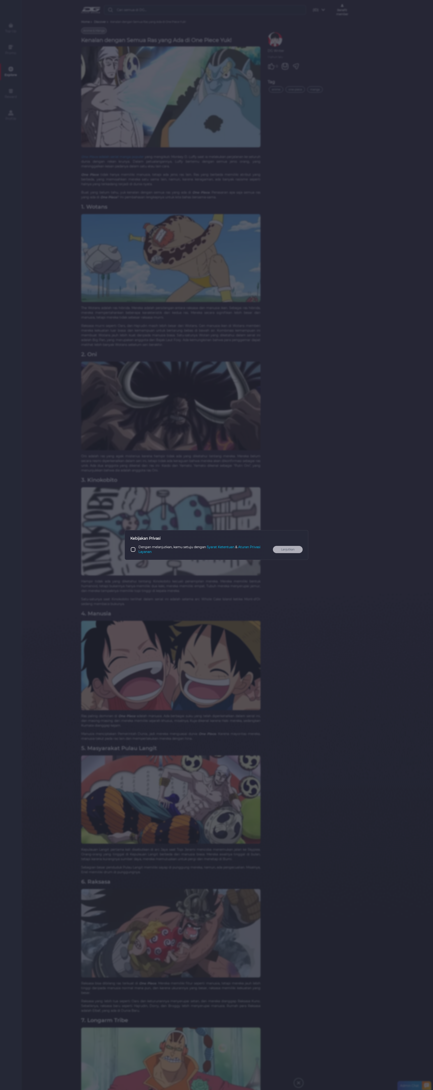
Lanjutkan (288, 549)
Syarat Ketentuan (220, 547)
